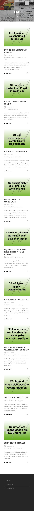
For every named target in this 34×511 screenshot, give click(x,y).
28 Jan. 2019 (10, 257)
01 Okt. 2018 (10, 400)
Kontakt (9, 480)
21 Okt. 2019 (10, 205)
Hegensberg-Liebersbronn (14, 355)
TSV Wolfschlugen (11, 207)
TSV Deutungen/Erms (12, 305)
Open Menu (27, 3)
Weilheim (9, 109)
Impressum (10, 484)
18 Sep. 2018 (10, 446)
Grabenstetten (10, 57)
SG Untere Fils (17, 157)
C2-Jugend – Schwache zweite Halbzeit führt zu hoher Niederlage (15, 251)
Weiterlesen (8, 73)
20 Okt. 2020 (10, 55)
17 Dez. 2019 (10, 107)
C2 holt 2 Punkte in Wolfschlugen (12, 200)
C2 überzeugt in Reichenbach (15, 151)
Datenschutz (10, 488)
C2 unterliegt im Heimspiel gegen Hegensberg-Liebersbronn (16, 348)
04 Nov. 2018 (10, 353)
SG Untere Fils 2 (10, 448)
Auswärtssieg (19, 57)
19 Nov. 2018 (10, 303)
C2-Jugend (15, 109)
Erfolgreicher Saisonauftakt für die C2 (15, 51)
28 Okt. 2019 (10, 155)
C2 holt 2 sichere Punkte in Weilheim (15, 102)
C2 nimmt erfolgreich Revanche (16, 299)
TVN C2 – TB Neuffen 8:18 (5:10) (16, 397)
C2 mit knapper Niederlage (14, 443)
